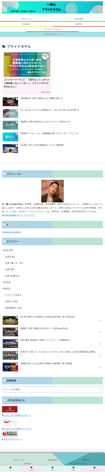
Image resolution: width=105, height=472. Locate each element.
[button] (100, 389)
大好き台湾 (8, 250)
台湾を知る (10, 257)
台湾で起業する (12, 276)
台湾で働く (10, 269)
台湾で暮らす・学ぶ (14, 263)
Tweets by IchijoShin (11, 232)
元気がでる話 (11, 301)
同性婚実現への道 (13, 308)
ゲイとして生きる (13, 295)
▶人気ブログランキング (12, 439)
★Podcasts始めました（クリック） (18, 215)
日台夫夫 (7, 282)
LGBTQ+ (7, 289)
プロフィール (18, 460)
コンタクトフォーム (78, 464)
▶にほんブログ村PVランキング (17, 429)
